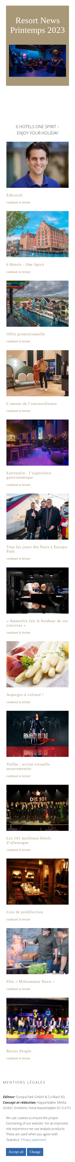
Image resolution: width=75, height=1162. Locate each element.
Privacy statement (33, 1140)
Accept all (16, 1152)
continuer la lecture (18, 202)
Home (37, 6)
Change (35, 1152)
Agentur (37, 18)
